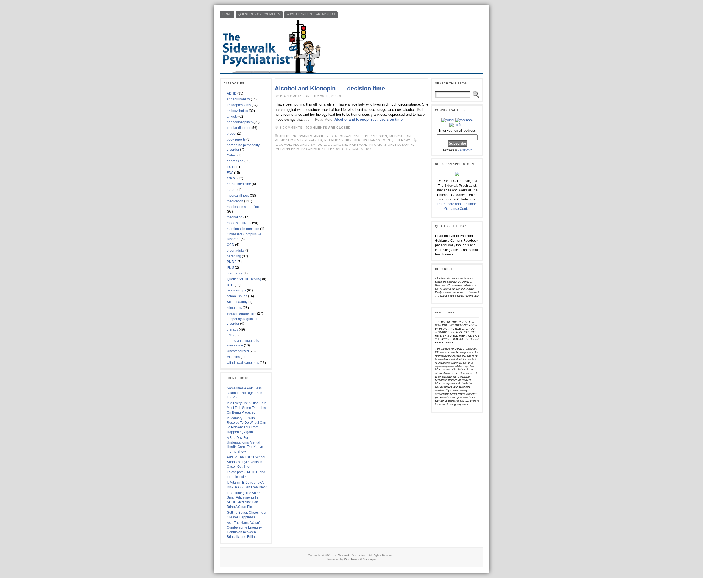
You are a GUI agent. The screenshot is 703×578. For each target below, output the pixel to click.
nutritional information (243, 229)
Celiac (231, 155)
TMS (230, 335)
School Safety (237, 302)
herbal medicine (239, 184)
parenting (234, 256)
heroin (231, 190)
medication (235, 201)
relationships (236, 290)
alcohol (283, 144)
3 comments (291, 127)
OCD (230, 245)
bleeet (231, 134)
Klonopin (404, 144)
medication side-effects (244, 207)
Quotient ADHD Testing (244, 279)
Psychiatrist (313, 148)
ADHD (231, 93)
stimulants (234, 308)
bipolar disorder (238, 128)
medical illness (238, 195)
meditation (234, 217)
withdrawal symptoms (243, 363)
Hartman (357, 144)
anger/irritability (238, 99)
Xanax (366, 148)
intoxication (380, 144)
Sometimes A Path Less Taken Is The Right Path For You (244, 393)
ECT (230, 167)
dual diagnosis (332, 144)
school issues (237, 296)
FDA (230, 173)
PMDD (232, 262)
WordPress (351, 559)
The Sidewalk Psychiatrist (349, 555)
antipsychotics (237, 111)
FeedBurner (465, 149)
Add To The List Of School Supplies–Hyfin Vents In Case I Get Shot (246, 462)
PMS (230, 267)
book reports (236, 139)
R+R (230, 285)
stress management (241, 313)
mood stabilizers (239, 223)
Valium (352, 148)
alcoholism (304, 144)
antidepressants (239, 105)
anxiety (232, 117)
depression (235, 161)
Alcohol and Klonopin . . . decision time (330, 88)
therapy (232, 329)
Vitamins (233, 357)
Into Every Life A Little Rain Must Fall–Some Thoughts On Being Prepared (246, 407)
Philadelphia (287, 148)
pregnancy (235, 273)
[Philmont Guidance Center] (457, 175)
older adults (235, 250)
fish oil (231, 178)
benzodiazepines (240, 122)
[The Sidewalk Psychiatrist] (351, 45)
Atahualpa (369, 559)
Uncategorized (238, 351)
